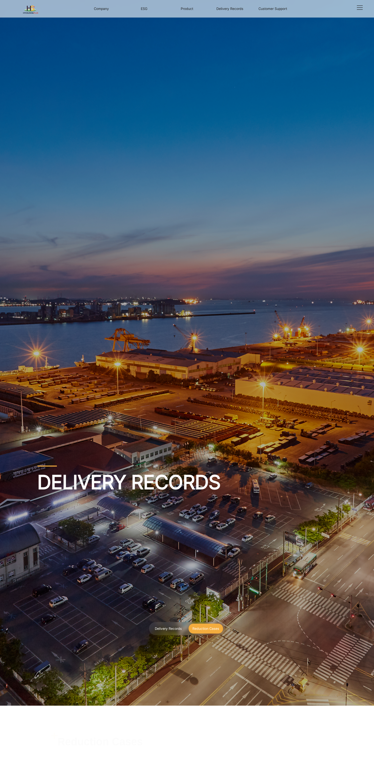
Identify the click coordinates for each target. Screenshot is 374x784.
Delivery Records (229, 9)
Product (187, 9)
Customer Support (272, 9)
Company (101, 9)
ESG (144, 9)
